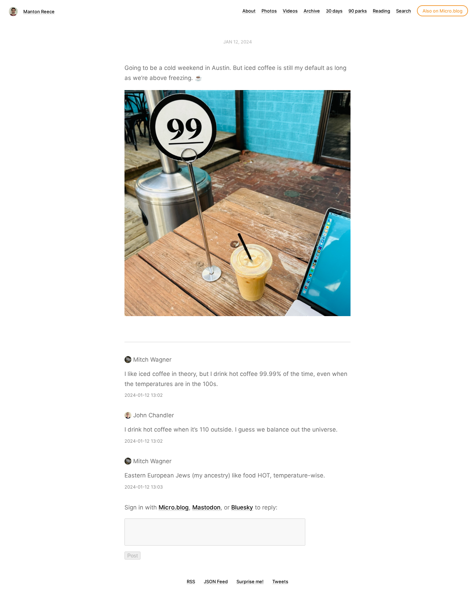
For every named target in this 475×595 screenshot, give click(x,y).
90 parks (357, 11)
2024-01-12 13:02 (143, 395)
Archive (312, 11)
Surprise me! (250, 581)
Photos (269, 11)
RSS (191, 581)
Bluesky (242, 507)
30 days (334, 11)
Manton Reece (39, 11)
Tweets (280, 581)
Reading (381, 11)
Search (403, 11)
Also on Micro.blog (442, 11)
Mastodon (206, 507)
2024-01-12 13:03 (143, 487)
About (249, 11)
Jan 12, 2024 (237, 42)
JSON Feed (216, 581)
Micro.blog (174, 507)
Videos (290, 11)
